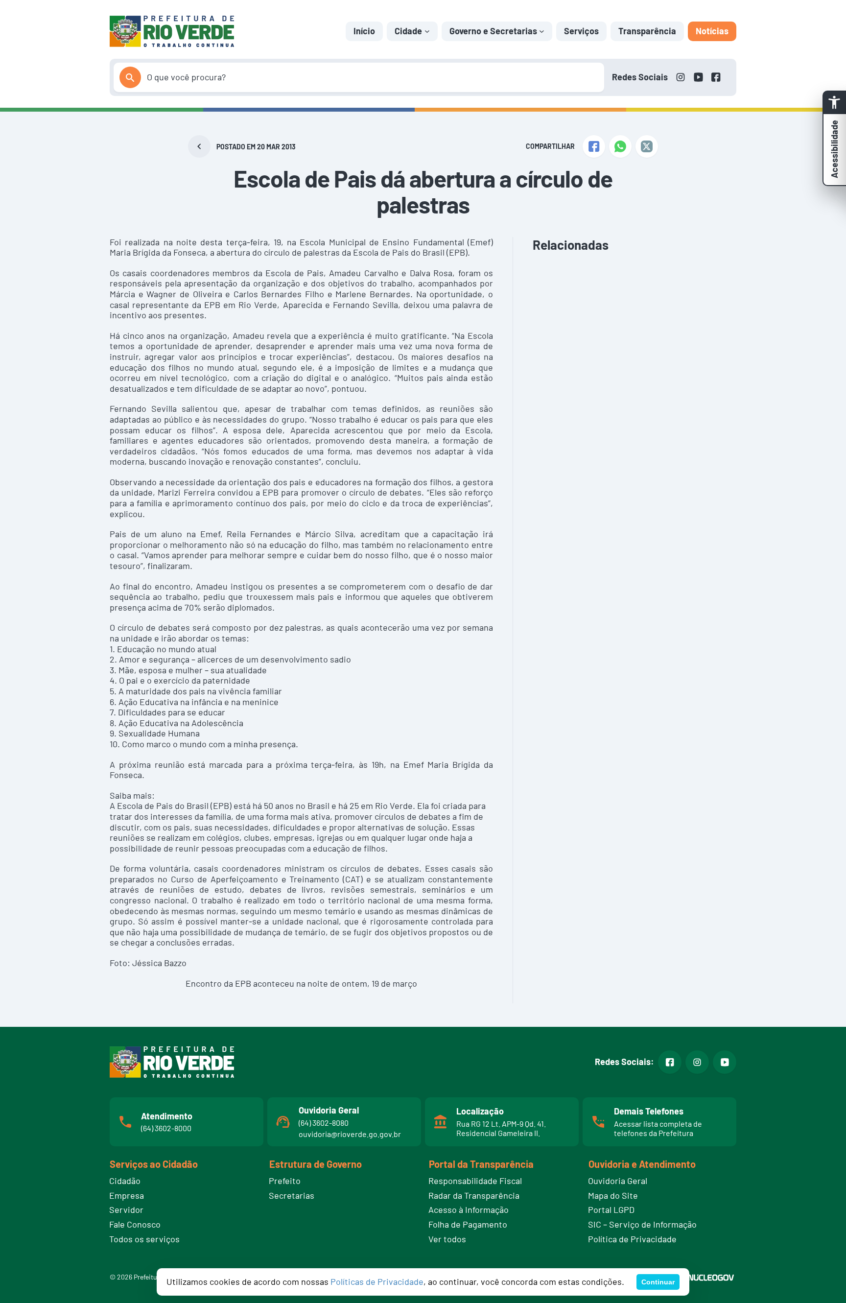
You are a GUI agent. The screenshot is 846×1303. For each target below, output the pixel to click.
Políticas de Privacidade (376, 1281)
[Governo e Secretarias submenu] (541, 31)
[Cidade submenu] (427, 31)
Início (364, 30)
